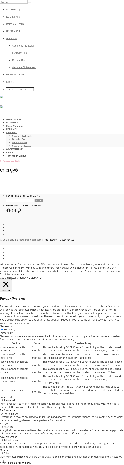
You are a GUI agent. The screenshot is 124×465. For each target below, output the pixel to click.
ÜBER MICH (13, 31)
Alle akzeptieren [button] (33, 277)
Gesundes (11, 38)
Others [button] (4, 450)
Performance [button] (7, 410)
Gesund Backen (20, 60)
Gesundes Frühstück (23, 45)
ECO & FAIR (13, 17)
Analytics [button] (5, 423)
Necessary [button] (6, 326)
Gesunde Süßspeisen (24, 67)
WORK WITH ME (15, 74)
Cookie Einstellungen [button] (12, 277)
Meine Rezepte (14, 9)
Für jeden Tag (19, 53)
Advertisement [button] (8, 436)
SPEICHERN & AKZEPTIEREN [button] (15, 463)
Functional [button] (6, 397)
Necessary (9, 329)
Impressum (50, 239)
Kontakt (10, 82)
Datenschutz (67, 239)
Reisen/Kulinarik (15, 24)
